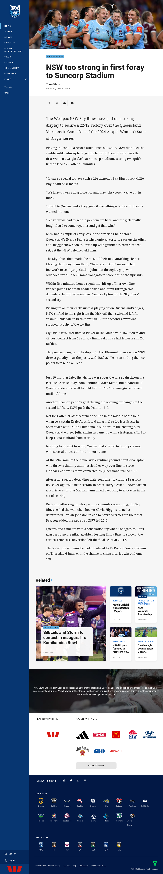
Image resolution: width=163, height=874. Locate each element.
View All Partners (96, 765)
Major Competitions (13, 49)
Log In (11, 860)
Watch (8, 31)
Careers (67, 865)
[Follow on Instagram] (85, 781)
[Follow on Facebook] (71, 781)
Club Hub (10, 73)
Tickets (8, 87)
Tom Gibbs (53, 84)
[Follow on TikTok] (64, 781)
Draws (8, 37)
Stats (8, 57)
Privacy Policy (54, 865)
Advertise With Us (98, 865)
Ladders (9, 43)
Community (11, 68)
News (7, 26)
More (7, 79)
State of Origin (55, 57)
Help (74, 865)
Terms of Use (40, 865)
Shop (7, 92)
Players (9, 62)
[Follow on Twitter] (78, 781)
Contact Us (83, 865)
